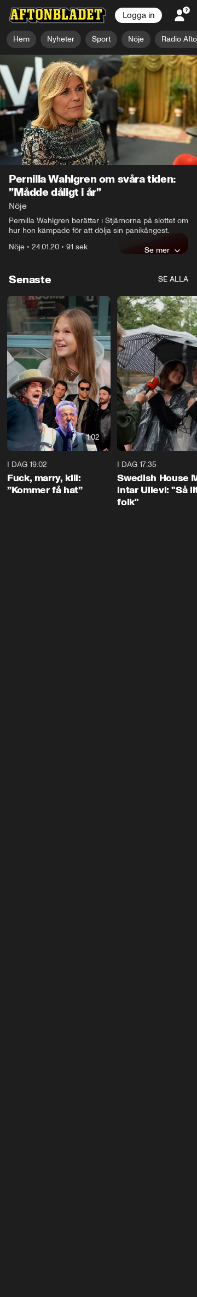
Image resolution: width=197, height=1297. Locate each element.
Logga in (138, 15)
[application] (98, 110)
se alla (173, 279)
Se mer (157, 250)
